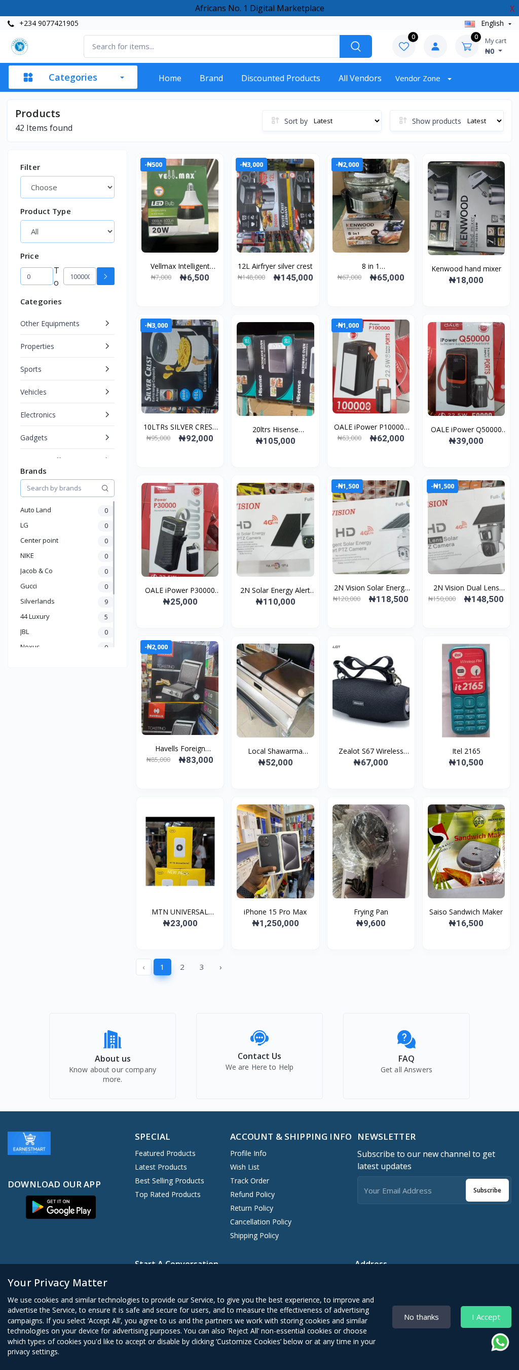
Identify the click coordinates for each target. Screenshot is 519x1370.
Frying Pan (371, 912)
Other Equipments (50, 323)
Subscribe (487, 1190)
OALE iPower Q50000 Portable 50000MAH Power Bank (466, 430)
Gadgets (34, 437)
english (492, 23)
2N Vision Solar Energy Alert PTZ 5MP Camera (371, 588)
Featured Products (165, 1153)
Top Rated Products (168, 1194)
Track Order (249, 1180)
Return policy (251, 1208)
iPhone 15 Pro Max (275, 912)
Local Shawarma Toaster (275, 751)
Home (170, 78)
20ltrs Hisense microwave (275, 430)
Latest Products (161, 1167)
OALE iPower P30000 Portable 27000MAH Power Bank (180, 590)
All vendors (360, 78)
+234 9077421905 (48, 23)
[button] (61, 1207)
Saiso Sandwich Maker (466, 912)
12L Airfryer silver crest (275, 266)
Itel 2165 (466, 751)
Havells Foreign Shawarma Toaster (180, 749)
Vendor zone (418, 78)
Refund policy (252, 1194)
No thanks (421, 1317)
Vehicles (33, 392)
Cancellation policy (260, 1221)
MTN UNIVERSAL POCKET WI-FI (180, 912)
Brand (211, 78)
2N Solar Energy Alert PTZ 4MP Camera (275, 590)
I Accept (486, 1317)
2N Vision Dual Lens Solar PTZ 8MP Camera (466, 588)
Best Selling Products (169, 1180)
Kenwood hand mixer (466, 268)
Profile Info (248, 1153)
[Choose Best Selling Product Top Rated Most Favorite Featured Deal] (67, 187)
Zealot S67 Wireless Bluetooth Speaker (371, 751)
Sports (31, 369)
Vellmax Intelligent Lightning (180, 266)
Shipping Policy (254, 1235)
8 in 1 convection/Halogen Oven (371, 266)
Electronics (38, 414)
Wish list (245, 1167)
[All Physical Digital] (67, 231)
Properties (37, 346)
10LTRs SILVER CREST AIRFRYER (180, 427)
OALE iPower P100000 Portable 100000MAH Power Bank (371, 427)
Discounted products (280, 78)
